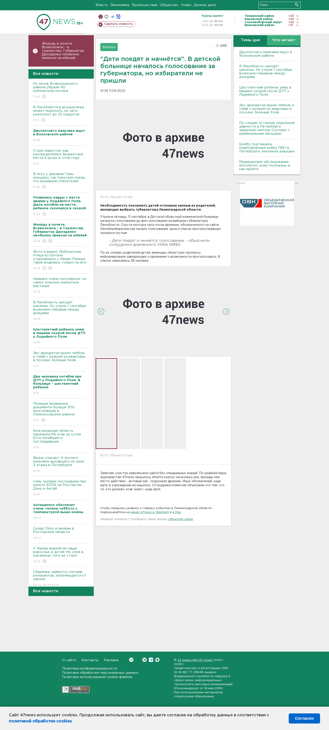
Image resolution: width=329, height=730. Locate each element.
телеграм (112, 17)
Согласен (304, 718)
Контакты (89, 660)
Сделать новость (118, 24)
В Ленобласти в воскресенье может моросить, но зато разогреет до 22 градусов (58, 113)
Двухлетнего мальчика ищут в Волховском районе (265, 54)
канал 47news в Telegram (150, 512)
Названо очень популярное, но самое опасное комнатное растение (59, 285)
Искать (296, 4)
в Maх (177, 512)
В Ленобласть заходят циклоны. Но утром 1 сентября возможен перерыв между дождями (59, 310)
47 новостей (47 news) (195, 660)
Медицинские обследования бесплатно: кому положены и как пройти (264, 165)
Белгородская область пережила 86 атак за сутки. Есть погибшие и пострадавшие (57, 439)
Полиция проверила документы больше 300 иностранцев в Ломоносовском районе (54, 411)
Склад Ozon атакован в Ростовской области (53, 533)
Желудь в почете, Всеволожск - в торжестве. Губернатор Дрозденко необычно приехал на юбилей (63, 50)
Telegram (151, 660)
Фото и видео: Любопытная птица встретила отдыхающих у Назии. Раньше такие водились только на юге (59, 260)
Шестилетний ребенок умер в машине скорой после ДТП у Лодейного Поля (265, 91)
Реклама (111, 660)
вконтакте (106, 17)
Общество (169, 5)
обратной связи (180, 519)
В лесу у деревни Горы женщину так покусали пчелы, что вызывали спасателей (59, 180)
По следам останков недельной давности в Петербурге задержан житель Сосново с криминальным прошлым (267, 128)
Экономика (119, 5)
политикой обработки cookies (40, 721)
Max (157, 660)
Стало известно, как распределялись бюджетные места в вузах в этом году (58, 157)
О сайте (69, 660)
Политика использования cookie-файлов (97, 677)
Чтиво (186, 5)
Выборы (109, 47)
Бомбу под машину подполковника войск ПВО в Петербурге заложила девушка (266, 148)
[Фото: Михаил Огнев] (164, 311)
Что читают (283, 40)
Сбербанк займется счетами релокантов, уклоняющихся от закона (59, 578)
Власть (102, 5)
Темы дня (250, 40)
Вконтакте (144, 660)
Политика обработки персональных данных (100, 672)
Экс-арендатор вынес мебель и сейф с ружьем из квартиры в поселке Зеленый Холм (59, 359)
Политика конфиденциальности (89, 668)
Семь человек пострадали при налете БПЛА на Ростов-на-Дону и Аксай (59, 488)
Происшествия (144, 5)
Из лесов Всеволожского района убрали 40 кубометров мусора (55, 90)
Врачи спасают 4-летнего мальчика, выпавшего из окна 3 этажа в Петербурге (58, 464)
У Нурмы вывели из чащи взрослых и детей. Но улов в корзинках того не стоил (58, 555)
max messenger (118, 17)
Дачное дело (205, 5)
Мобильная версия (100, 17)
